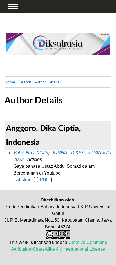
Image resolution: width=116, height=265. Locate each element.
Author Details (46, 82)
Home (10, 82)
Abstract (24, 179)
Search (25, 82)
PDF (44, 179)
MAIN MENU (13, 6)
